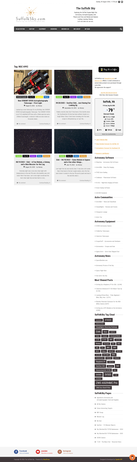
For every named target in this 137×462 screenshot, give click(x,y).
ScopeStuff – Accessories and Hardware (108, 241)
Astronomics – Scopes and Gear (105, 246)
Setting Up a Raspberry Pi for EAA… (106, 284)
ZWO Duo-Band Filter (103, 388)
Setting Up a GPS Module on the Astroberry (109, 308)
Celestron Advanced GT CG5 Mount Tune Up (109, 289)
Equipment (42, 29)
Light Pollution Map (101, 140)
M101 (97, 351)
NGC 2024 (119, 351)
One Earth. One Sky (101, 276)
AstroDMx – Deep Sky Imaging (105, 167)
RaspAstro (117, 358)
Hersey (40, 106)
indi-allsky (118, 339)
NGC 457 (111, 351)
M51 (102, 347)
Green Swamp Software (103, 188)
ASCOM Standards (101, 193)
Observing (53, 29)
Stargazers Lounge (101, 212)
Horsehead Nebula (115, 336)
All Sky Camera (101, 404)
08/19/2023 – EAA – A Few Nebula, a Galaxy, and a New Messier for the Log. (33, 163)
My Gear (87, 29)
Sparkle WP (118, 459)
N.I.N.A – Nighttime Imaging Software (107, 183)
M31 (113, 343)
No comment (22, 124)
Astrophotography (22, 97)
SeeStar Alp (111, 362)
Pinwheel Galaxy (99, 358)
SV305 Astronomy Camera (103, 226)
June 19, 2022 (70, 165)
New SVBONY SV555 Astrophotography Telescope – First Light (33, 102)
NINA (113, 355)
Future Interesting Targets (104, 408)
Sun (115, 370)
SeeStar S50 (100, 366)
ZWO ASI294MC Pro (106, 382)
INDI (111, 339)
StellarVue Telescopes (102, 231)
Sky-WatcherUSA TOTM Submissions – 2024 (110, 429)
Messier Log (65, 29)
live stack (106, 343)
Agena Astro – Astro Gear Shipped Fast (107, 251)
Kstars (98, 343)
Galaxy (97, 336)
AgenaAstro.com (109, 78)
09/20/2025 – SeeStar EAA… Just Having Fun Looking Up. (73, 104)
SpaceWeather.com (101, 260)
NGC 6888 (106, 355)
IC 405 (97, 339)
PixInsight (109, 358)
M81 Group (77, 29)
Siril (117, 366)
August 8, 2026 (30, 106)
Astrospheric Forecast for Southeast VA (108, 148)
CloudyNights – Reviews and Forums (106, 207)
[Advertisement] (68, 50)
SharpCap (110, 366)
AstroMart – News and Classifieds (106, 202)
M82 (114, 347)
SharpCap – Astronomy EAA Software (107, 162)
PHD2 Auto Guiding (101, 172)
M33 (119, 343)
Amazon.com (98, 81)
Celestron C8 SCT (100, 323)
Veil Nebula (98, 378)
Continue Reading (44, 124)
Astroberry (98, 320)
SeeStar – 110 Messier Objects (106, 425)
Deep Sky (31, 29)
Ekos (105, 332)
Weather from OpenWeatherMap (109, 134)
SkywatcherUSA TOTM (103, 370)
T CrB (116, 375)
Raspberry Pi (100, 362)
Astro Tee (99, 217)
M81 (108, 347)
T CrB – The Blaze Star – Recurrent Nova (109, 442)
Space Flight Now (101, 271)
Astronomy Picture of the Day (105, 265)
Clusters (59, 97)
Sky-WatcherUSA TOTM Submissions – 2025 (110, 433)
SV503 (108, 374)
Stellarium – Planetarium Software (106, 177)
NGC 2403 (98, 355)
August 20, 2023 (30, 167)
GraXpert (105, 336)
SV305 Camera (101, 438)
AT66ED (108, 320)
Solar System (20, 29)
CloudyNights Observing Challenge (106, 327)
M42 (97, 347)
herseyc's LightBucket (102, 153)
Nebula (46, 97)
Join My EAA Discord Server (109, 93)
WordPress (46, 459)
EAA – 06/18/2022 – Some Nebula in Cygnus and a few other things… (73, 161)
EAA (98, 331)
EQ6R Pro (113, 332)
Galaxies (73, 97)
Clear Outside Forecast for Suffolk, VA (107, 144)
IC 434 (104, 339)
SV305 (98, 375)
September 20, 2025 (70, 108)
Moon (104, 351)
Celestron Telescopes (102, 236)
